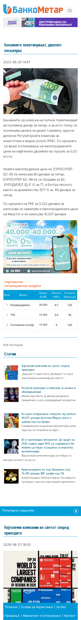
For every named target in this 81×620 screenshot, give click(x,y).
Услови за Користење (37, 607)
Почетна (11, 607)
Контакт (70, 615)
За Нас (61, 607)
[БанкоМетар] (33, 9)
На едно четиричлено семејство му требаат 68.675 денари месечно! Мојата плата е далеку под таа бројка (49, 418)
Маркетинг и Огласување (42, 615)
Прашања (12, 615)
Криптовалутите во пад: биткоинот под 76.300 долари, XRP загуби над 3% (46, 471)
